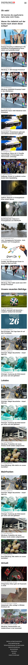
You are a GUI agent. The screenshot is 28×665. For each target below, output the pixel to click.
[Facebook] (10, 636)
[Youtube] (18, 636)
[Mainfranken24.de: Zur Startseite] (8, 3)
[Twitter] (14, 636)
